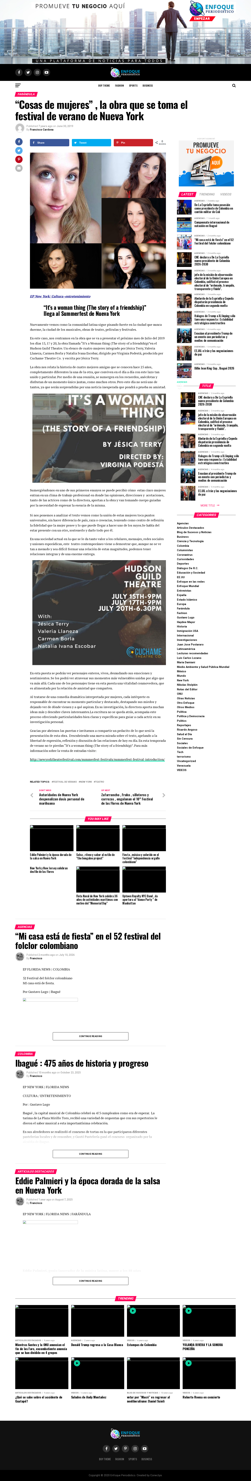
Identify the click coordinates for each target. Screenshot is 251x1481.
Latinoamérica (186, 649)
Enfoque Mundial (188, 586)
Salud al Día (184, 734)
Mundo (181, 675)
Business (148, 85)
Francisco (36, 958)
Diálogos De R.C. (187, 568)
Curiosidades (185, 559)
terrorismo (184, 756)
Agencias (183, 523)
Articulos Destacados (190, 527)
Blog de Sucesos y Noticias (194, 532)
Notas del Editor (187, 689)
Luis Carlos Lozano (189, 658)
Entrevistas (184, 590)
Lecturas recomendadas (192, 653)
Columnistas (185, 550)
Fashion (119, 85)
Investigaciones (187, 640)
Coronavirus (185, 554)
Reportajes (184, 725)
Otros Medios (185, 707)
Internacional (185, 635)
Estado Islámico (187, 599)
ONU (180, 693)
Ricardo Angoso (187, 729)
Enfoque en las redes (191, 581)
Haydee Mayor (186, 622)
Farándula (183, 608)
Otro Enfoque (185, 702)
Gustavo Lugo (185, 617)
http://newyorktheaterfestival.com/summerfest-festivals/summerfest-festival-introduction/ (97, 759)
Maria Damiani (186, 662)
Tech (180, 752)
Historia (182, 626)
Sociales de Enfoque (190, 747)
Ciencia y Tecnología (190, 541)
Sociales (182, 743)
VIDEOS (182, 770)
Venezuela (184, 765)
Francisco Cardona (41, 129)
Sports (133, 85)
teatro (99, 782)
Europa (181, 604)
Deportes (183, 563)
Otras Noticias (186, 698)
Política (182, 711)
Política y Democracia (191, 716)
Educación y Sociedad (191, 572)
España (181, 595)
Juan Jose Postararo (190, 644)
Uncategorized (186, 761)
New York (86, 782)
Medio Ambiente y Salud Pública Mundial (203, 667)
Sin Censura (185, 738)
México (181, 671)
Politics (182, 720)
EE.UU (181, 577)
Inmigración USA (187, 631)
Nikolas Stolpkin (187, 684)
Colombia (183, 545)
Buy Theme (104, 85)
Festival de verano (65, 782)
